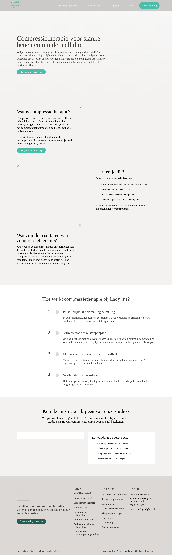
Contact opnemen (111, 527)
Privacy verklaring (125, 551)
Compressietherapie (84, 519)
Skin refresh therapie (84, 502)
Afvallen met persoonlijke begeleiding (86, 533)
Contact (131, 5)
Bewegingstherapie (83, 498)
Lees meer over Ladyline (114, 494)
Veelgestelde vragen (112, 513)
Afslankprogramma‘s (69, 5)
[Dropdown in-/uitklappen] (99, 5)
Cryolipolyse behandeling (80, 513)
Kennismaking (149, 5)
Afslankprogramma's (112, 499)
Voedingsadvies (82, 507)
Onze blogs (107, 517)
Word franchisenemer (113, 508)
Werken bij (107, 522)
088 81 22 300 (137, 505)
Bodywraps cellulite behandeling (84, 525)
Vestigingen (113, 5)
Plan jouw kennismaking (31, 72)
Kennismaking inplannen (31, 521)
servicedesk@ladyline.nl (142, 509)
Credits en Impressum (145, 551)
